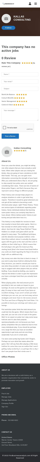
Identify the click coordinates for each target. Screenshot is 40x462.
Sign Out (5, 406)
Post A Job (5, 393)
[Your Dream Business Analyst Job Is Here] (11, 3)
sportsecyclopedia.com (10, 322)
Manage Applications (9, 400)
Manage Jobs (6, 397)
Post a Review (10, 136)
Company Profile (8, 403)
